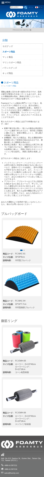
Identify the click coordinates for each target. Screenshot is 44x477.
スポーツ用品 (8, 52)
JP (39, 7)
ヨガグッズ (7, 46)
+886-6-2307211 (10, 465)
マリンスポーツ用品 (11, 62)
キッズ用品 (7, 73)
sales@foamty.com (11, 473)
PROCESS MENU (21, 30)
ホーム (31, 7)
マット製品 (7, 57)
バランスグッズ (9, 68)
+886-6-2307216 (10, 469)
